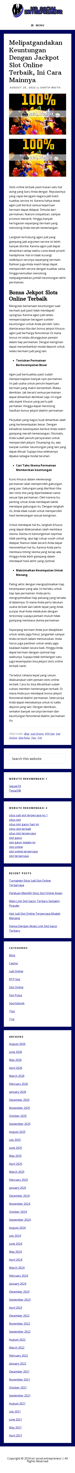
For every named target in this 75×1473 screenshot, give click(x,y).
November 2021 (19, 1379)
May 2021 (15, 1427)
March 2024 (16, 1268)
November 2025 (19, 1108)
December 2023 (19, 1292)
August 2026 (17, 1044)
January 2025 (17, 1188)
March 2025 (16, 1172)
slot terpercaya (19, 856)
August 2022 (17, 1339)
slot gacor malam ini (22, 842)
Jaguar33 (15, 786)
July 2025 (15, 1140)
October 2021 (18, 1387)
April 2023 (15, 1308)
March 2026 (16, 1076)
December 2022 (19, 1316)
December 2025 (19, 1100)
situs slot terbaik (20, 829)
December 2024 (19, 1196)
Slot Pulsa (24, 737)
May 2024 (15, 1252)
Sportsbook (17, 1003)
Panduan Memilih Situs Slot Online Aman (35, 893)
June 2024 (15, 1244)
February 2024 (18, 1276)
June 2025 (15, 1148)
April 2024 (15, 1260)
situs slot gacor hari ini (24, 824)
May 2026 (15, 1060)
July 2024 (15, 1236)
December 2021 (19, 1371)
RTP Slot (49, 733)
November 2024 (19, 1204)
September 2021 (20, 1395)
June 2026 (15, 1052)
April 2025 (15, 1164)
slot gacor (15, 838)
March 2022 (16, 1347)
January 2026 (17, 1092)
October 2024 (18, 1212)
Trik (39, 737)
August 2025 (17, 1132)
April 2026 (15, 1068)
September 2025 (20, 1124)
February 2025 (18, 1180)
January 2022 (17, 1363)
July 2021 (15, 1411)
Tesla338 (15, 791)
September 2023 (20, 1300)
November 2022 (19, 1324)
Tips (33, 737)
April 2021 (15, 1435)
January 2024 (17, 1284)
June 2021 (15, 1419)
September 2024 (20, 1220)
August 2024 (17, 1228)
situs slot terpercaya (22, 833)
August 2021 (17, 1403)
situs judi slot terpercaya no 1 (28, 815)
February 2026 (18, 1084)
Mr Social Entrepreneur (37, 10)
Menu (40, 25)
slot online (16, 847)
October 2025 (18, 1116)
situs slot (15, 820)
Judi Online (37, 733)
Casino (13, 963)
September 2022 (20, 1332)
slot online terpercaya (23, 851)
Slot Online (16, 987)
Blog (26, 733)
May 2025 (15, 1156)
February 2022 (18, 1355)
